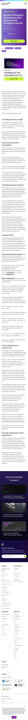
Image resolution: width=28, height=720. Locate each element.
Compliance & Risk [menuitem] (5, 608)
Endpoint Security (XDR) (6, 698)
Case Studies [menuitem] (4, 618)
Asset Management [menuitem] (6, 605)
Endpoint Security (9, 48)
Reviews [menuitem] (3, 621)
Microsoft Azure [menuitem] (17, 573)
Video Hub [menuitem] (16, 624)
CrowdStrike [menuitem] (4, 634)
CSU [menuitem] (15, 655)
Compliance (17, 48)
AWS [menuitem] (15, 570)
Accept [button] (14, 717)
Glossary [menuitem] (16, 642)
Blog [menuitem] (15, 621)
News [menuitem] (15, 653)
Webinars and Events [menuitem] (18, 645)
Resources (4, 700)
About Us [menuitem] (3, 616)
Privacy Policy (11, 714)
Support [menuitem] (15, 658)
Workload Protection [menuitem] (6, 581)
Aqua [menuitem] (3, 626)
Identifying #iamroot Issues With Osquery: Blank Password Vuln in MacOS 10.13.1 (13, 516)
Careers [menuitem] (15, 650)
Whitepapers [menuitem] (16, 630)
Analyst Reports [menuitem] (17, 616)
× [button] (25, 706)
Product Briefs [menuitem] (17, 618)
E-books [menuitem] (15, 633)
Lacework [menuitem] (4, 629)
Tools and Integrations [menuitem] (18, 581)
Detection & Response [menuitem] (6, 603)
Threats (4, 51)
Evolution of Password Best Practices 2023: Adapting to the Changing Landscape (13, 19)
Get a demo (14, 41)
